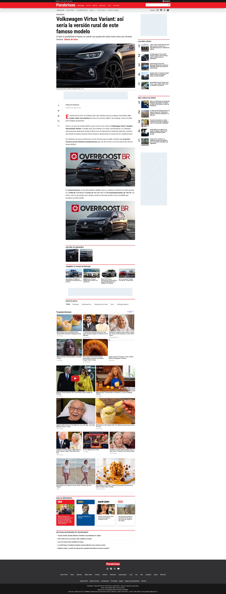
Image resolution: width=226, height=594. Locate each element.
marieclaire (106, 502)
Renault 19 (92, 10)
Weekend (113, 574)
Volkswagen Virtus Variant (101, 304)
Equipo (121, 581)
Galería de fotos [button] (71, 39)
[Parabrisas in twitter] (164, 10)
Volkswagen (75, 304)
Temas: (68, 304)
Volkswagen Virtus (86, 304)
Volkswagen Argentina (122, 304)
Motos (95, 5)
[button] (131, 47)
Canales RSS (84, 581)
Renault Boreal (70, 10)
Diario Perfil (64, 574)
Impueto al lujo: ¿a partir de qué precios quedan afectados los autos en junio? (83, 548)
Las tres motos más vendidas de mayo (70, 542)
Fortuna (97, 574)
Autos (88, 5)
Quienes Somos (94, 581)
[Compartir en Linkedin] (58, 121)
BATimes (163, 574)
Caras (72, 574)
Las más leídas (144, 41)
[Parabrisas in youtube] (168, 10)
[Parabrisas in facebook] (161, 10)
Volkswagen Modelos (82, 10)
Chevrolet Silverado (113, 10)
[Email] (58, 126)
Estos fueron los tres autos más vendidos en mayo (75, 539)
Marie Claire (88, 574)
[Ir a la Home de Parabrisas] (66, 5)
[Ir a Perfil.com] (166, 1)
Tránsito (143, 581)
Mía (141, 574)
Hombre (104, 574)
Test (109, 5)
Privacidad (114, 581)
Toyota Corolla (101, 10)
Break (155, 574)
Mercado (102, 5)
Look (130, 574)
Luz (136, 574)
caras (65, 502)
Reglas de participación (132, 581)
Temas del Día (60, 10)
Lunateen (148, 574)
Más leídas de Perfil (147, 98)
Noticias (81, 5)
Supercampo (123, 574)
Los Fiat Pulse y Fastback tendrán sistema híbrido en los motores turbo (81, 545)
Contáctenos (105, 581)
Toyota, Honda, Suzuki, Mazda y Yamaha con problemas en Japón (79, 535)
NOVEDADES (60, 14)
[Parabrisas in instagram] (158, 10)
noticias (86, 502)
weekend (126, 502)
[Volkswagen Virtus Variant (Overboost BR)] (72, 255)
